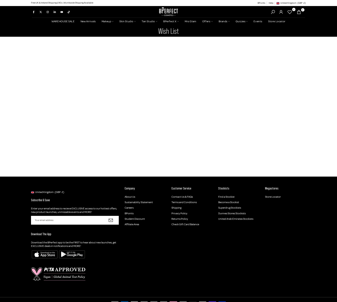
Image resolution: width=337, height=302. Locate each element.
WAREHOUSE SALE (62, 21)
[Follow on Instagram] (47, 11)
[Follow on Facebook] (33, 11)
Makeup (106, 21)
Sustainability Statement (139, 202)
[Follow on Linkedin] (54, 11)
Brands (223, 21)
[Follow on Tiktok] (68, 11)
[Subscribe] (111, 220)
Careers (129, 207)
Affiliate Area (132, 224)
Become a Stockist (228, 202)
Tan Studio (148, 21)
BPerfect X (169, 21)
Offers (206, 21)
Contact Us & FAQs (182, 196)
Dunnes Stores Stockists (232, 213)
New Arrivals (88, 21)
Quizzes (240, 21)
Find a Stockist (226, 196)
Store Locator (277, 21)
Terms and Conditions (184, 202)
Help (271, 3)
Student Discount (135, 219)
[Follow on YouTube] (61, 11)
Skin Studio (126, 21)
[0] (289, 12)
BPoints (261, 3)
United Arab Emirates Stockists (235, 219)
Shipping (176, 207)
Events (258, 21)
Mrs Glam (190, 21)
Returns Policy (179, 219)
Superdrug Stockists (229, 207)
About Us (130, 196)
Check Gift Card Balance (185, 224)
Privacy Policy (179, 213)
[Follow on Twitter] (40, 11)
